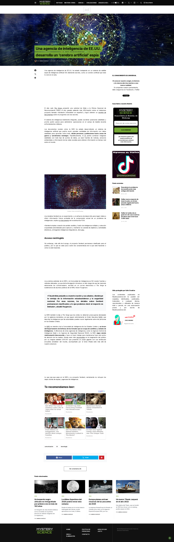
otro (82, 230)
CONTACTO (86, 534)
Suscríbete (149, 2)
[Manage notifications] (169, 538)
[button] (35, 3)
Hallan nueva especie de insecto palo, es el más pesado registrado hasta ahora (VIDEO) (129, 202)
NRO (48, 326)
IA (85, 136)
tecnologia (64, 446)
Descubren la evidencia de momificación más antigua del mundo (129, 189)
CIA (54, 333)
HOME (68, 529)
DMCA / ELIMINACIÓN (70, 535)
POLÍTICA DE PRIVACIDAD (86, 530)
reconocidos (80, 337)
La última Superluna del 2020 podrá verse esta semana (72, 501)
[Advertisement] (75, 91)
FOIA (84, 108)
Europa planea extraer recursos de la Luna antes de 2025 (100, 501)
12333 (100, 317)
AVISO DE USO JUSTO (102, 530)
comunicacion (49, 446)
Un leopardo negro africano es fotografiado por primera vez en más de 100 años (45, 502)
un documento (64, 220)
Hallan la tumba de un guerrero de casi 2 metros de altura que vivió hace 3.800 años (130, 215)
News (36, 42)
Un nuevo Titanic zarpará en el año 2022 (127, 500)
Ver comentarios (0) (75, 469)
